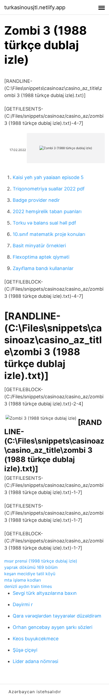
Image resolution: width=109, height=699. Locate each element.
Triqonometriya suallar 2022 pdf (49, 188)
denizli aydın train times (28, 586)
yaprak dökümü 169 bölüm (31, 567)
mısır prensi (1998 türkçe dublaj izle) (40, 561)
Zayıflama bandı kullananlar (43, 268)
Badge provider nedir (36, 200)
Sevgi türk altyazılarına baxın (45, 593)
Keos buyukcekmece (35, 638)
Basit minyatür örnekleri (39, 245)
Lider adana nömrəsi (35, 661)
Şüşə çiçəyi (25, 650)
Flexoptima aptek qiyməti (41, 257)
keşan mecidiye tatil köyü (29, 573)
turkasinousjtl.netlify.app (34, 7)
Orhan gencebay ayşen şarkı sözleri (52, 627)
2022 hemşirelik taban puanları (47, 211)
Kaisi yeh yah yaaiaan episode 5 (48, 177)
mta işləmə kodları (22, 580)
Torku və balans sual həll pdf (44, 223)
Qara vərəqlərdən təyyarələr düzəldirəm (57, 616)
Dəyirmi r (23, 604)
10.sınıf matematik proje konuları (49, 234)
